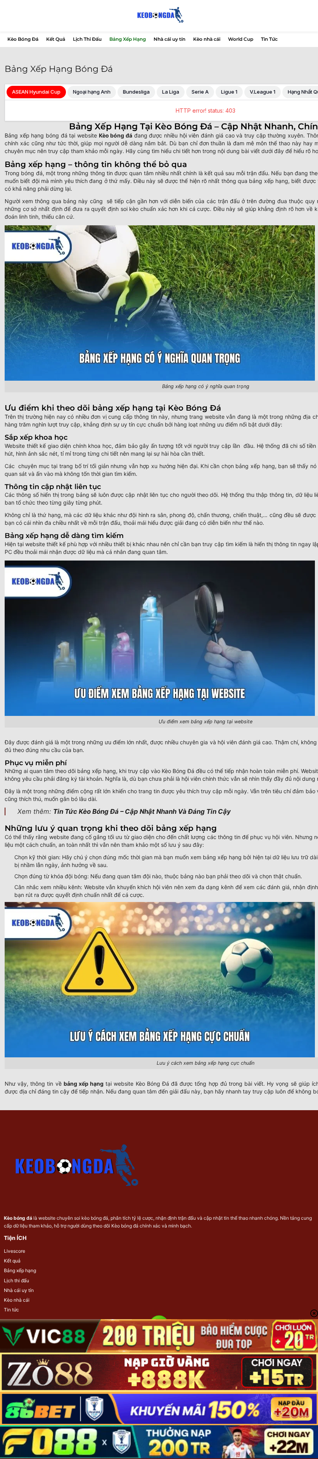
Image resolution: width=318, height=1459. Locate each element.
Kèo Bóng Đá (22, 39)
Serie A (200, 92)
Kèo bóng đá (18, 1218)
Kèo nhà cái (206, 39)
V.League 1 (262, 92)
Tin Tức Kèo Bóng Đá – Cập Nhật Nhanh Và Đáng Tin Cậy (142, 811)
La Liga (170, 92)
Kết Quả (55, 39)
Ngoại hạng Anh (92, 92)
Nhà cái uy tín (169, 39)
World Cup (240, 39)
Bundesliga (136, 92)
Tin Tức (269, 39)
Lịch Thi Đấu (87, 39)
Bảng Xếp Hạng (127, 39)
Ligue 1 (229, 92)
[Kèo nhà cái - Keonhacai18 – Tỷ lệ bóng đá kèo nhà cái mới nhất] (159, 15)
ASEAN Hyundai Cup (36, 92)
